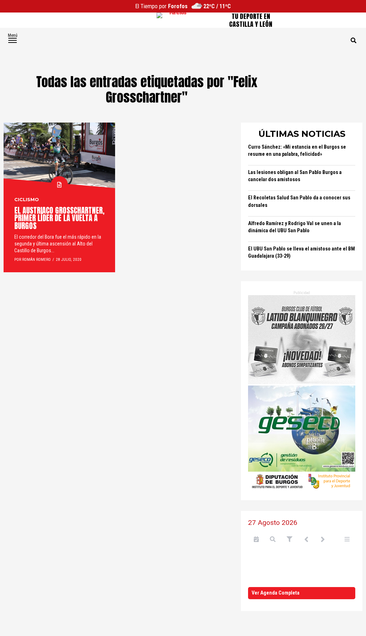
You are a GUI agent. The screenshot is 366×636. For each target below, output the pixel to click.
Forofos (178, 6)
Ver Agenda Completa (276, 593)
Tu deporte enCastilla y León (250, 20)
